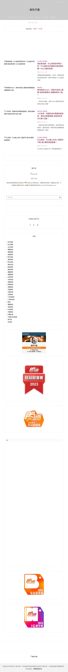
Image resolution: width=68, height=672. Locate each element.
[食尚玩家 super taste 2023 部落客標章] (34, 380)
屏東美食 (10, 284)
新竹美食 (10, 257)
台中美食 (22, 17)
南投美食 (45, 61)
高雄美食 (10, 282)
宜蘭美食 (10, 287)
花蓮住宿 (10, 292)
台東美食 (10, 294)
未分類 (10, 322)
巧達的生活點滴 (12, 317)
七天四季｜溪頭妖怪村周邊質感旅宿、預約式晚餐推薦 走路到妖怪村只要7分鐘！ (50, 116)
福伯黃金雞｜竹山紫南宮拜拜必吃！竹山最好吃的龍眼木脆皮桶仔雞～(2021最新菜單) (50, 66)
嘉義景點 (10, 274)
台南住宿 (10, 279)
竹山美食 (39, 61)
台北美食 (31, 17)
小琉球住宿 (11, 299)
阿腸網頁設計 (37, 669)
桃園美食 (10, 254)
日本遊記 (10, 309)
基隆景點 (10, 252)
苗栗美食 (10, 259)
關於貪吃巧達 (32, 22)
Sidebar (59, 2)
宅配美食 (10, 307)
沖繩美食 (10, 312)
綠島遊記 (53, 17)
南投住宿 (39, 111)
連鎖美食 (10, 304)
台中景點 (10, 244)
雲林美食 (10, 269)
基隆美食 (46, 17)
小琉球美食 (11, 297)
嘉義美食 (10, 272)
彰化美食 (10, 262)
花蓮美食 (10, 289)
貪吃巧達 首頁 (13, 17)
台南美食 (38, 17)
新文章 (10, 319)
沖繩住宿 (10, 314)
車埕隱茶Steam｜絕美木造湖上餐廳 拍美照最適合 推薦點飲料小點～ (50, 92)
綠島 (9, 302)
